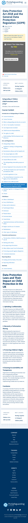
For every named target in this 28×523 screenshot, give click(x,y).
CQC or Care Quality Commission (11, 125)
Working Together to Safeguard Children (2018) (13, 189)
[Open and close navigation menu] (25, 2)
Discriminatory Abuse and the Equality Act (14, 151)
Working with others (8, 242)
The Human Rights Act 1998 (10, 154)
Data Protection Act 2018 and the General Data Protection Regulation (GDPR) (14, 185)
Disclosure (6, 210)
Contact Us (14, 479)
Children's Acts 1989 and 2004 (10, 181)
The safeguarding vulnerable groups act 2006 (13, 163)
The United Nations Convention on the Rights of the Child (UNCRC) (13, 178)
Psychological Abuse (8, 208)
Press (14, 437)
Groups (14, 457)
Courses (14, 455)
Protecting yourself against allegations (13, 251)
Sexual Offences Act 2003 (9, 159)
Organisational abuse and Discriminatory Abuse (13, 222)
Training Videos (14, 452)
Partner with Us (14, 481)
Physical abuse (7, 213)
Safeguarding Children (9, 143)
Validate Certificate (14, 461)
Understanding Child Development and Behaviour (13, 137)
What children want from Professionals (13, 248)
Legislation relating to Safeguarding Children (12, 147)
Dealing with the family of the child (12, 259)
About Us (14, 435)
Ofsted (5, 193)
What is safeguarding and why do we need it (14, 122)
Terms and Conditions (14, 495)
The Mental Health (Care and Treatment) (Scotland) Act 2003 (14, 170)
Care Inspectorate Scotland (10, 127)
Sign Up (14, 472)
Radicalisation (6, 229)
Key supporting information (10, 245)
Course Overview (7, 119)
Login (14, 470)
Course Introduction (8, 116)
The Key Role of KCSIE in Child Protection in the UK (14, 239)
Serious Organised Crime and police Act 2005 (14, 167)
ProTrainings (18, 514)
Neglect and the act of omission (11, 226)
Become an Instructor (14, 444)
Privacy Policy (14, 490)
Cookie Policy (14, 497)
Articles (14, 475)
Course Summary (7, 268)
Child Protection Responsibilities (11, 130)
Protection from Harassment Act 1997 (13, 156)
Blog (14, 439)
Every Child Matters (8, 202)
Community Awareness (9, 254)
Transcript (6, 76)
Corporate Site (14, 441)
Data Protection (14, 492)
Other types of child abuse (10, 232)
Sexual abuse (6, 219)
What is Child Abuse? (8, 199)
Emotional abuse (7, 216)
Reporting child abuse (9, 262)
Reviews (14, 477)
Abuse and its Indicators (9, 205)
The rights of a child (8, 133)
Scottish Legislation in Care (10, 174)
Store (14, 459)
